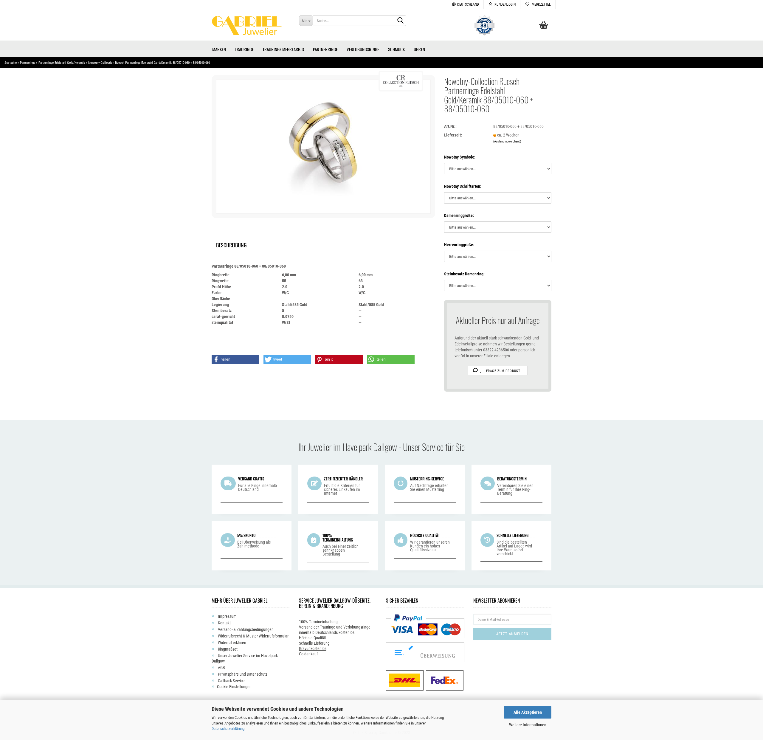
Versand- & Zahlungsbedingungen (245, 629)
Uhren (419, 49)
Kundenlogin (504, 4)
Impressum (227, 616)
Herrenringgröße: (459, 244)
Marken (219, 49)
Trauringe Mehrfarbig (283, 49)
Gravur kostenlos (312, 648)
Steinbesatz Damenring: (464, 274)
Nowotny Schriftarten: (462, 186)
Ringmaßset (227, 649)
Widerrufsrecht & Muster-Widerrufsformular (253, 636)
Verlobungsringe (363, 49)
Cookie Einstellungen (234, 686)
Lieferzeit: (453, 135)
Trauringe (244, 49)
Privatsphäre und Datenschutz (242, 674)
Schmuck (396, 49)
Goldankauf (308, 653)
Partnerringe (325, 49)
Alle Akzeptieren (528, 712)
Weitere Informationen (527, 724)
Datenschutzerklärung (228, 728)
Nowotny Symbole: (459, 157)
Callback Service (231, 680)
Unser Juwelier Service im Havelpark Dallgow (245, 658)
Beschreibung (231, 244)
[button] (235, 359)
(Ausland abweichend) (507, 141)
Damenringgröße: (459, 215)
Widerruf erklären (231, 642)
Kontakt (224, 622)
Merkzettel (540, 4)
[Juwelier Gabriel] (251, 27)
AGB (221, 667)
